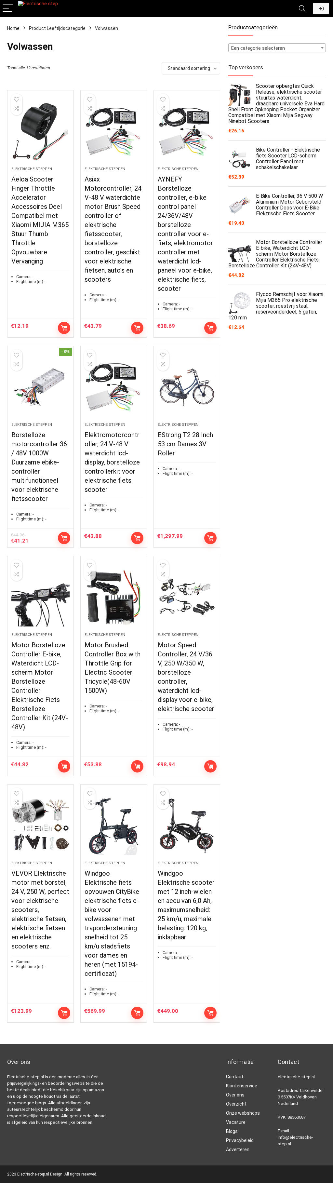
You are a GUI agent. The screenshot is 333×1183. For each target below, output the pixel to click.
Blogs (232, 1131)
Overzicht (236, 1104)
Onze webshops (243, 1113)
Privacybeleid (240, 1140)
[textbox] (277, 48)
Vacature (236, 1122)
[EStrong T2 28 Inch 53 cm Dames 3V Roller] (187, 387)
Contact (234, 1076)
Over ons (235, 1094)
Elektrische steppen (31, 169)
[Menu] (8, 8)
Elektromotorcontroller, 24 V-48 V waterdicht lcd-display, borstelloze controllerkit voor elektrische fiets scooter (112, 462)
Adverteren (237, 1149)
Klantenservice (241, 1085)
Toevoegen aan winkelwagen (64, 328)
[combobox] (277, 47)
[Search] (302, 8)
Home (13, 28)
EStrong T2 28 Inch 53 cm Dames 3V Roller (185, 444)
